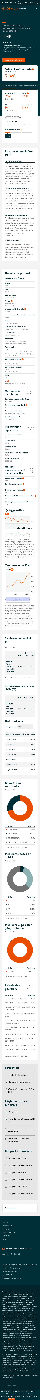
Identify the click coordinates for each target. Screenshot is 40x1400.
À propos (5, 1229)
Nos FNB (5, 1223)
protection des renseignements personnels (22, 1396)
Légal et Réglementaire (11, 1268)
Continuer (11, 1399)
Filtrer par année (10, 727)
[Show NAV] (6, 511)
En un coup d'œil (9, 86)
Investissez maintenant (14, 60)
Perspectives (7, 1226)
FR (15, 2)
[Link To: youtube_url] (19, 1254)
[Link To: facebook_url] (11, 1254)
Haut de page (10, 1385)
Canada (6, 2)
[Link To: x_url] (7, 1254)
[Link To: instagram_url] (15, 1254)
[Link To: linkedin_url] (3, 1254)
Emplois (5, 1239)
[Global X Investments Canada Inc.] (6, 8)
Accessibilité (7, 1275)
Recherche (32, 2)
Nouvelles (6, 1236)
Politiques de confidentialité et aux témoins (19, 1265)
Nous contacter (20, 2)
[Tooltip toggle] (33, 69)
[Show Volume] (14, 511)
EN (11, 2)
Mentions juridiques (10, 1272)
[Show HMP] (8, 567)
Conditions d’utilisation (11, 1278)
